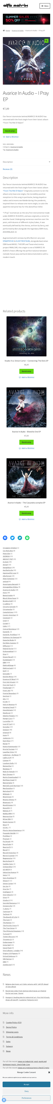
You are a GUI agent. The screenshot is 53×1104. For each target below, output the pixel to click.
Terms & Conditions (14, 1037)
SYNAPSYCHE (8, 241)
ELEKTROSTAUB (23, 241)
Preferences (26, 1098)
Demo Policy (11, 1027)
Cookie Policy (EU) (13, 1022)
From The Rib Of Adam (13, 190)
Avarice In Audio (18, 30)
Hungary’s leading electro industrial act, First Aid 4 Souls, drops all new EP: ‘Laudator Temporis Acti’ (28, 998)
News (8, 1051)
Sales (8, 1041)
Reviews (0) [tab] (7, 169)
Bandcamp (10, 131)
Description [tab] (8, 162)
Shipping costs (12, 1032)
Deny (27, 1091)
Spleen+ (9, 1046)
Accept (26, 1084)
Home (8, 30)
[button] (49, 1072)
